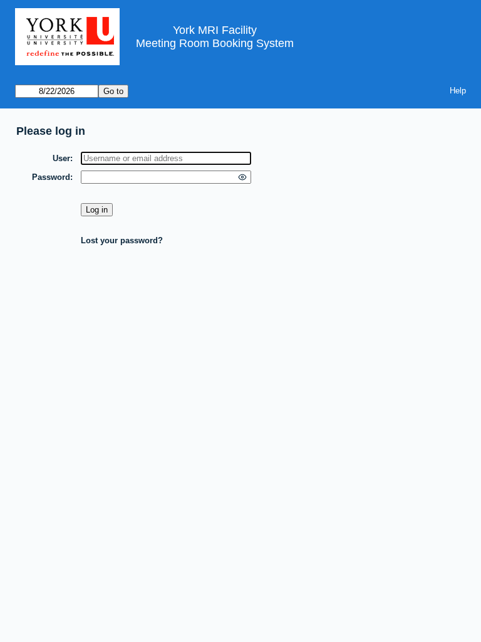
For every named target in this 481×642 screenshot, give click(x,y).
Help (458, 90)
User (61, 158)
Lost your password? (122, 240)
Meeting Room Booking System (215, 43)
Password (51, 177)
